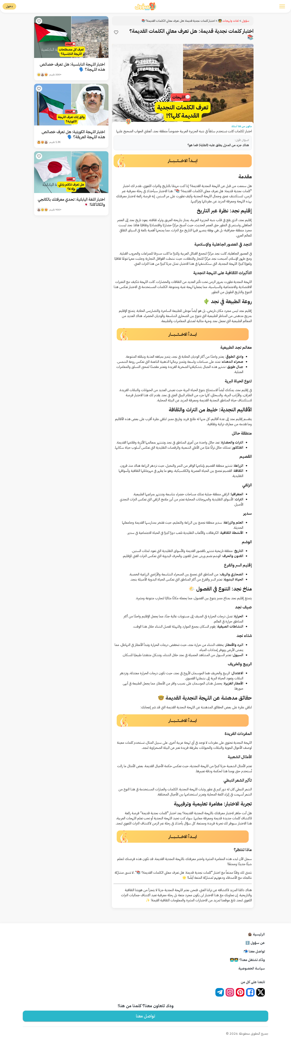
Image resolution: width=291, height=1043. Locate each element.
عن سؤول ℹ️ (255, 942)
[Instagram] (230, 992)
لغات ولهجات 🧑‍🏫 (228, 21)
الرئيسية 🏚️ (256, 934)
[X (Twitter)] (260, 992)
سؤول (245, 21)
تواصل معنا (145, 1016)
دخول (9, 6)
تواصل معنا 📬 (254, 951)
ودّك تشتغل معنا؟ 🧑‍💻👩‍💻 (247, 959)
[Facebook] (250, 992)
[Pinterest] (240, 992)
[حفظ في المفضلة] (116, 32)
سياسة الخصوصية (251, 968)
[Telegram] (219, 992)
